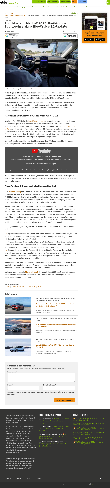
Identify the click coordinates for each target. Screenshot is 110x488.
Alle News (10, 13)
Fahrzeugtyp (21, 7)
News (74, 2)
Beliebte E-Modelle (61, 7)
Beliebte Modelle (48, 7)
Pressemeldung (15, 192)
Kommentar (12, 372)
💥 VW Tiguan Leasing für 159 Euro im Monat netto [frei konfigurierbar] (88, 419)
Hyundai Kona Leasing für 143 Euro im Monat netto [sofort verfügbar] (54, 421)
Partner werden (39, 2)
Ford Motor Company (36, 121)
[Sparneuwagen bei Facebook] (94, 478)
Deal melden (53, 2)
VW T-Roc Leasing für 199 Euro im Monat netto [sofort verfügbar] (53, 444)
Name (10, 385)
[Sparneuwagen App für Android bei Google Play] (100, 39)
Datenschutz (101, 484)
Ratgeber (82, 2)
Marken (34, 7)
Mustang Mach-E (31, 272)
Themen (38, 478)
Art (75, 7)
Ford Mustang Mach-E (35, 287)
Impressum (94, 484)
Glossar (18, 478)
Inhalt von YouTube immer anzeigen (42, 164)
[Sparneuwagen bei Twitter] (100, 478)
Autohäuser (65, 2)
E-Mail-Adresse (49, 385)
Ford (7, 287)
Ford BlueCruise (18, 287)
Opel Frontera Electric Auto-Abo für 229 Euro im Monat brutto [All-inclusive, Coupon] (88, 438)
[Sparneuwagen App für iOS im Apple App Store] (89, 39)
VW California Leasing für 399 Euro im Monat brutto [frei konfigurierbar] (88, 433)
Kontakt (28, 478)
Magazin (8, 478)
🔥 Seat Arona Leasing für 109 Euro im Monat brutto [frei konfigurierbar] (88, 428)
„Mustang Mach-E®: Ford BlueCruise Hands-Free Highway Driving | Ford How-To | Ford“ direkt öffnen (43, 170)
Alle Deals (74, 13)
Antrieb (88, 7)
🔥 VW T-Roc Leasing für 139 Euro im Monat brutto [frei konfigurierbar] (54, 436)
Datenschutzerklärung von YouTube (48, 159)
